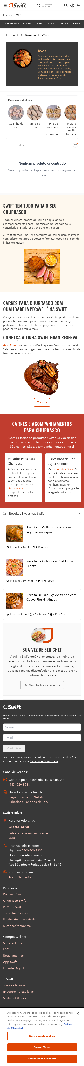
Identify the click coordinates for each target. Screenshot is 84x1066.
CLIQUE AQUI (19, 827)
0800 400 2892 (32, 850)
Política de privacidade (19, 919)
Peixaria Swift (12, 907)
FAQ (6, 949)
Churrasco (12, 23)
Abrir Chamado (20, 877)
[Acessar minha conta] (72, 5)
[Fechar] (77, 1013)
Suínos (50, 23)
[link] (12, 15)
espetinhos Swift (63, 469)
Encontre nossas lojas (18, 992)
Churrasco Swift (14, 901)
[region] (42, 1036)
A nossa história (14, 985)
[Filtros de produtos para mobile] (75, 145)
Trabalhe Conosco (16, 913)
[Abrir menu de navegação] (5, 5)
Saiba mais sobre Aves (50, 78)
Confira (42, 402)
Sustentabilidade (15, 998)
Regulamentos (13, 955)
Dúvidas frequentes (17, 926)
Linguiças (64, 23)
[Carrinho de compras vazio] (78, 5)
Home (10, 35)
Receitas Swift (13, 894)
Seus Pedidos (12, 943)
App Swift (10, 962)
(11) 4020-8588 (19, 784)
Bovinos (28, 23)
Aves (40, 23)
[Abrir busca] (66, 5)
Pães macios (15, 488)
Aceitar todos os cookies (42, 1058)
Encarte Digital (13, 968)
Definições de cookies (42, 1036)
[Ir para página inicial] (18, 5)
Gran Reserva (11, 345)
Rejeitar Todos (42, 1047)
